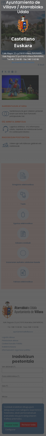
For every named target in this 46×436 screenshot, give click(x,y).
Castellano (23, 39)
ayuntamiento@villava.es (23, 62)
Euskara (23, 46)
